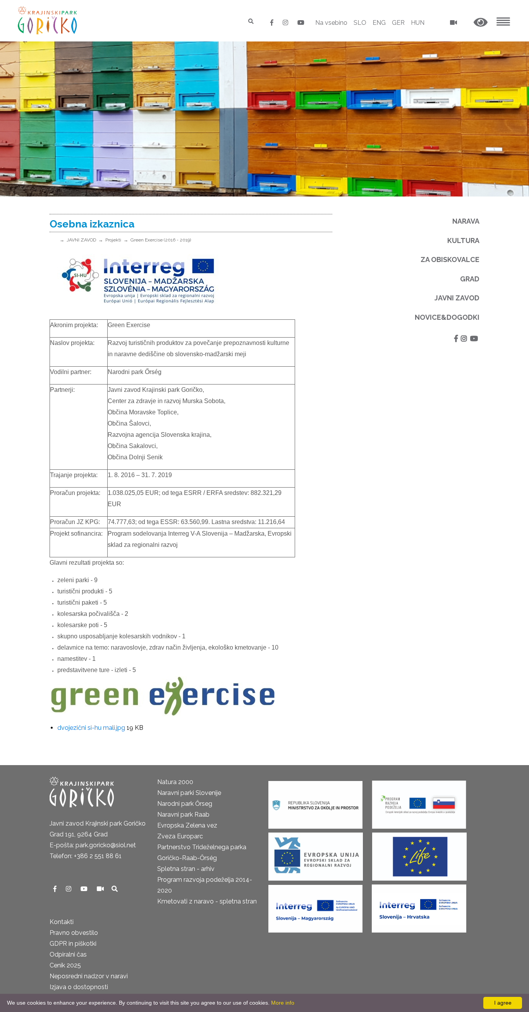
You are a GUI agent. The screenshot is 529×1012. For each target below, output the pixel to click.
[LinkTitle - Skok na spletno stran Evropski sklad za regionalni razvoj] (315, 854)
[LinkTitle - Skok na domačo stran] (48, 20)
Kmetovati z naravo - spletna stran (207, 901)
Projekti (113, 240)
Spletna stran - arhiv (186, 868)
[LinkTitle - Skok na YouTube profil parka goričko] (301, 22)
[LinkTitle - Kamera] (101, 888)
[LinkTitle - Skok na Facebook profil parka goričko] (272, 22)
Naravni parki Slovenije (189, 792)
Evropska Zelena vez (187, 825)
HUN (417, 22)
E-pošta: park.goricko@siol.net (93, 845)
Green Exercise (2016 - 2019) (161, 240)
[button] (481, 22)
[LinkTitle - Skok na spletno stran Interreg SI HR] (419, 906)
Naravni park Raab (183, 814)
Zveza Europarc (180, 836)
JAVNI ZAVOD (81, 240)
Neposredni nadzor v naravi (89, 976)
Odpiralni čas (68, 954)
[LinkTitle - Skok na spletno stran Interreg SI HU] (315, 906)
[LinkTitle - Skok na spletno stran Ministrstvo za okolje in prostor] (315, 802)
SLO (360, 22)
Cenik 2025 (65, 965)
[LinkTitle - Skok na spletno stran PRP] (419, 802)
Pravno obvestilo (74, 932)
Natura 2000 (175, 782)
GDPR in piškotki (73, 943)
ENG (379, 22)
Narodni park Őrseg (184, 803)
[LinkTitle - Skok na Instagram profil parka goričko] (286, 22)
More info (282, 1003)
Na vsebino (331, 22)
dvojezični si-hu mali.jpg (91, 727)
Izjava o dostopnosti (79, 987)
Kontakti (62, 922)
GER (398, 22)
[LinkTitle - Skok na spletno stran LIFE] (419, 854)
